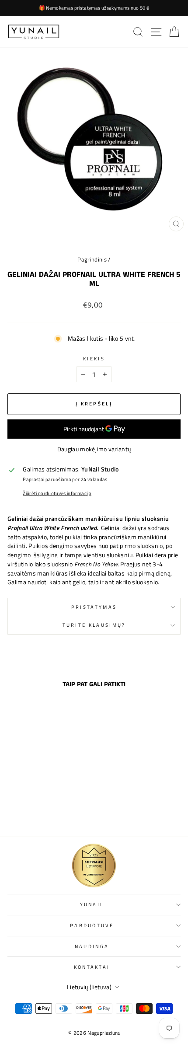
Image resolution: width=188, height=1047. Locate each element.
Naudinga (92, 946)
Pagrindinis (92, 259)
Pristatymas (94, 607)
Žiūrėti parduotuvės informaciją (57, 493)
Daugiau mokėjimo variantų (94, 449)
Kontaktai (92, 966)
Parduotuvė (92, 925)
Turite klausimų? (94, 624)
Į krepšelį (40, 811)
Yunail (92, 904)
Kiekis (94, 358)
